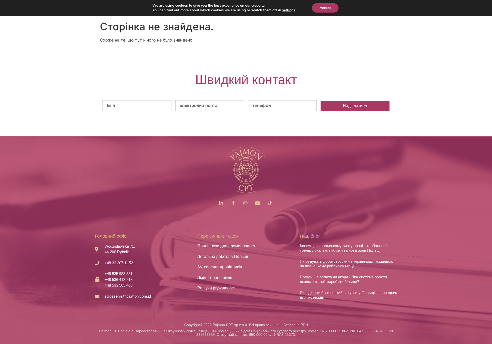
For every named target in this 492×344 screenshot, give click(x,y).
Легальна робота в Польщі (222, 256)
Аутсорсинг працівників (219, 267)
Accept (325, 7)
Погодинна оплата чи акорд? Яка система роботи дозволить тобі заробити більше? (343, 279)
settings (288, 10)
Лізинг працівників (214, 277)
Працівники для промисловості (227, 246)
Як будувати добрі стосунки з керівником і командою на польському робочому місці (346, 263)
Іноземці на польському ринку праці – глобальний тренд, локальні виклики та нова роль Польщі (343, 248)
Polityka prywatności (216, 288)
